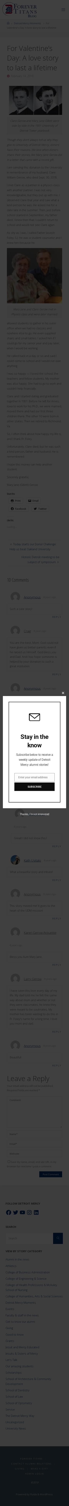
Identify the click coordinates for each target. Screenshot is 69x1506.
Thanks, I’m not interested (34, 814)
